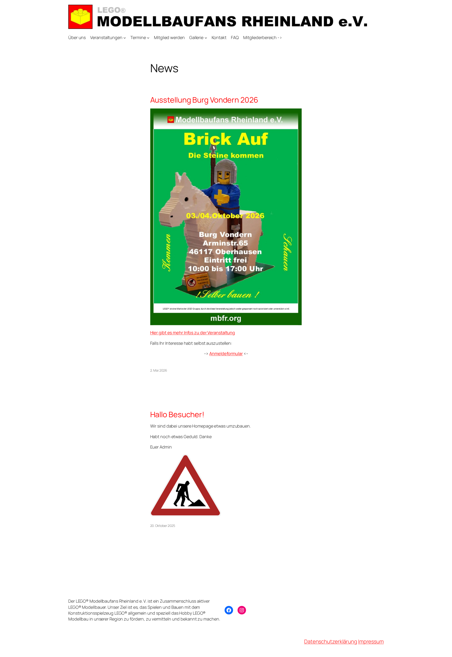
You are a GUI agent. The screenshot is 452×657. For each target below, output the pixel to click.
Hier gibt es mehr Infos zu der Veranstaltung (192, 332)
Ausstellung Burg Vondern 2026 (204, 100)
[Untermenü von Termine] (148, 37)
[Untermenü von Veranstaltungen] (124, 37)
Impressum (371, 641)
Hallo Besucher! (177, 414)
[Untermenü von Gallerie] (206, 37)
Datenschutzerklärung (330, 641)
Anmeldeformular (226, 353)
